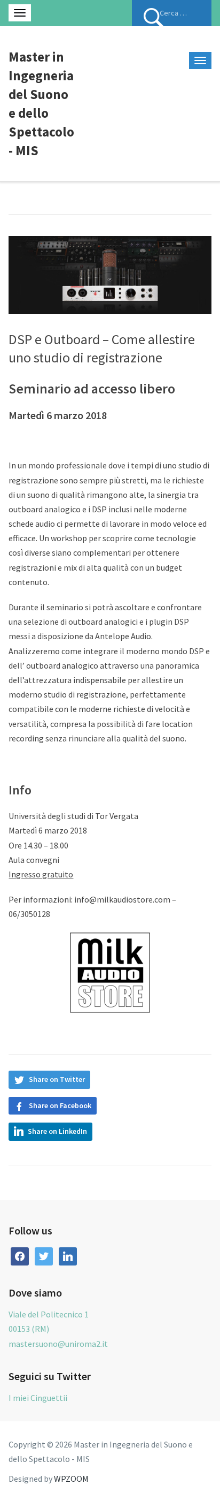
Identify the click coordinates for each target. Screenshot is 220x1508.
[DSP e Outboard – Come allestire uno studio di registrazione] (110, 274)
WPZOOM (71, 1478)
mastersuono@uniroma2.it (58, 1343)
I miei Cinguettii (38, 1397)
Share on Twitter (57, 1079)
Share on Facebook (60, 1105)
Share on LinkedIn (57, 1131)
